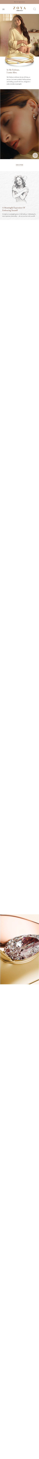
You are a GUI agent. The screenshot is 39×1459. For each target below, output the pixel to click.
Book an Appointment (19, 2)
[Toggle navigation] (3, 8)
